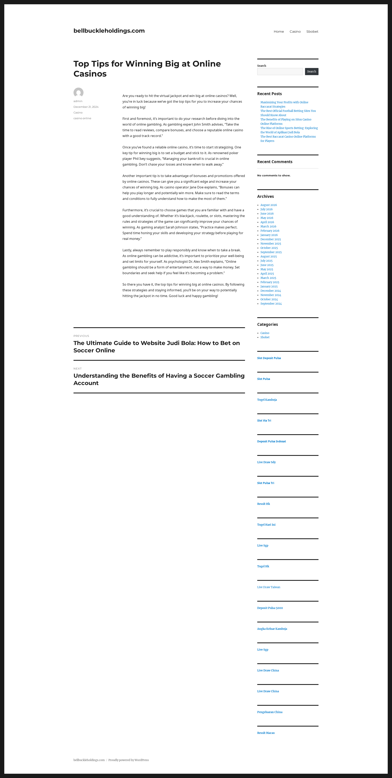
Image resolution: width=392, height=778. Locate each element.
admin (78, 101)
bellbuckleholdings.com (109, 30)
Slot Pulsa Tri (265, 483)
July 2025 (267, 261)
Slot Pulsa (263, 379)
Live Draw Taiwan (268, 587)
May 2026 (267, 218)
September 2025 (271, 252)
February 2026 (270, 231)
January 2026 (269, 235)
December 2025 (271, 239)
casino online (82, 118)
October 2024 (269, 299)
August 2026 (269, 205)
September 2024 (271, 303)
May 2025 (267, 269)
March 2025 (268, 278)
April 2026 (267, 222)
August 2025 (269, 256)
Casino (295, 31)
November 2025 (271, 243)
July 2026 (267, 209)
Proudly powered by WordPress (128, 760)
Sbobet (312, 31)
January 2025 (269, 286)
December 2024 (271, 291)
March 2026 (268, 226)
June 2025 (267, 265)
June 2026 (267, 213)
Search (261, 66)
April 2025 (267, 273)
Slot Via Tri (264, 420)
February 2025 (270, 282)
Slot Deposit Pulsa (269, 358)
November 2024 (271, 295)
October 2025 (269, 248)
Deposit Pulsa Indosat (271, 441)
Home (279, 31)
